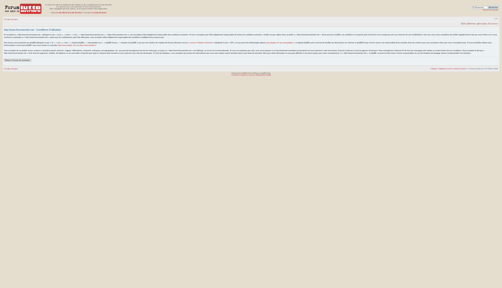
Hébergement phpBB (263, 75)
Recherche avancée (490, 10)
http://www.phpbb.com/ (67, 45)
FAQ (464, 24)
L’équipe (433, 69)
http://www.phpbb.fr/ (88, 45)
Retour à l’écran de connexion (17, 60)
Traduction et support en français (243, 75)
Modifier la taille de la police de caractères (496, 18)
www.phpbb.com (272, 43)
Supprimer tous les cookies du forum (452, 69)
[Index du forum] (23, 8)
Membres (472, 24)
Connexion (494, 24)
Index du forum (12, 19)
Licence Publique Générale (201, 43)
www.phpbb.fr (288, 43)
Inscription (483, 24)
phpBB (243, 73)
